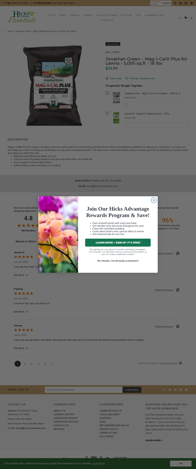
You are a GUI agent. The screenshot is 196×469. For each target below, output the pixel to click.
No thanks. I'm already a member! (118, 260)
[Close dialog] (153, 200)
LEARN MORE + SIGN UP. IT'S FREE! (118, 242)
